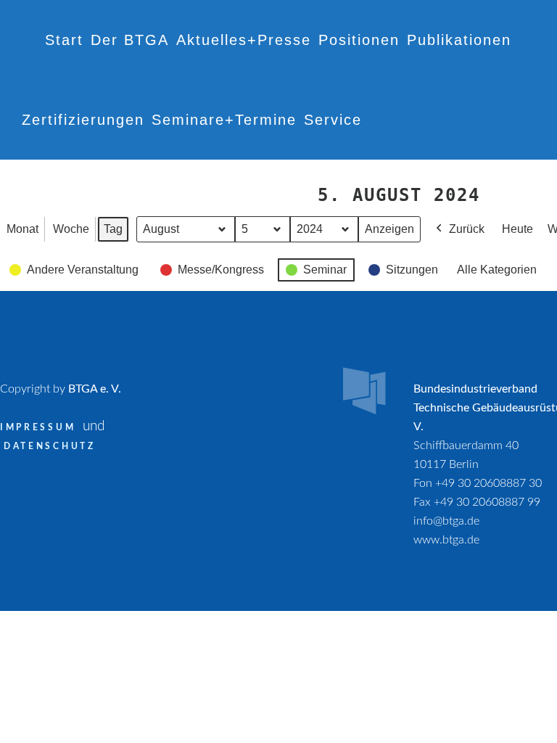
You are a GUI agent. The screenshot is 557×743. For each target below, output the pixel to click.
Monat (22, 229)
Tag (113, 229)
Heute (517, 229)
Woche (71, 229)
